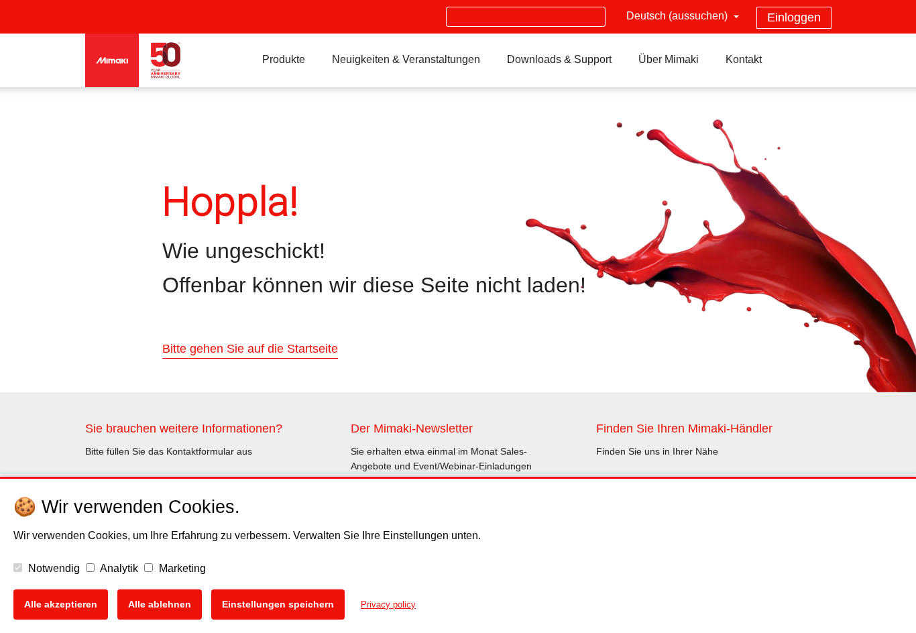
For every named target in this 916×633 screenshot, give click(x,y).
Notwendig (52, 568)
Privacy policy (388, 604)
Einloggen (794, 17)
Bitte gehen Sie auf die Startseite (250, 348)
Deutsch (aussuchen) (678, 15)
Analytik (118, 568)
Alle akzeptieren (60, 604)
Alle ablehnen (159, 604)
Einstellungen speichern (278, 604)
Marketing (181, 568)
